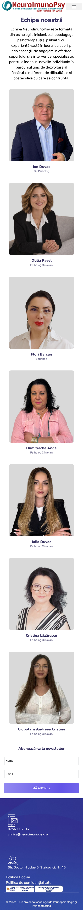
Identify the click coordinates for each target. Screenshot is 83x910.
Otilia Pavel (41, 260)
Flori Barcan (41, 354)
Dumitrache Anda (41, 448)
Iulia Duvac (41, 541)
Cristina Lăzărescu (41, 635)
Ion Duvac (41, 166)
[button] (74, 6)
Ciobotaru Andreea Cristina (41, 729)
